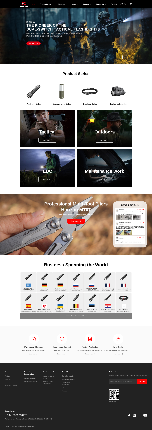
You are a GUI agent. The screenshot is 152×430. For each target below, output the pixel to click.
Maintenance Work (11, 385)
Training (114, 4)
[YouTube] (145, 415)
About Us (61, 4)
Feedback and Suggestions (47, 383)
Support (86, 4)
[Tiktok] (129, 415)
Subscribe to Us (115, 372)
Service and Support (51, 372)
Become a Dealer (30, 378)
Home (33, 4)
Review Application (30, 381)
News (74, 4)
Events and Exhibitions (66, 384)
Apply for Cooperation (29, 373)
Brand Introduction (68, 376)
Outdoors (8, 379)
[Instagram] (135, 415)
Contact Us (100, 4)
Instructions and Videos (48, 377)
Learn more (75, 221)
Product (8, 372)
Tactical (7, 376)
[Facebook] (140, 415)
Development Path (68, 379)
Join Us (64, 391)
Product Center (45, 4)
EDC (6, 382)
